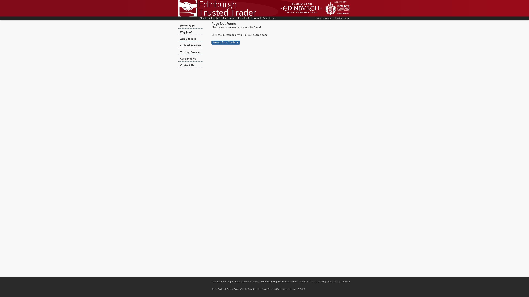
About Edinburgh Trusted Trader (217, 18)
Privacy (320, 281)
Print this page (323, 18)
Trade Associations (288, 281)
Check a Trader (251, 281)
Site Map (345, 281)
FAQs (238, 281)
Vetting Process (190, 52)
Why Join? (186, 32)
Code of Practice (190, 45)
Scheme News (268, 281)
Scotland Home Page (222, 281)
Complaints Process (248, 18)
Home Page (187, 25)
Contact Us (187, 65)
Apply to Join (269, 18)
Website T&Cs (307, 281)
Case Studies (188, 58)
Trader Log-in (342, 18)
